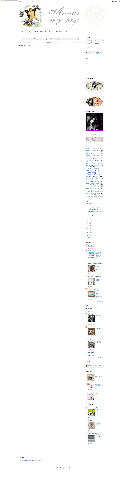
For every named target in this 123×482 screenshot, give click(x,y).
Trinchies (92, 193)
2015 (88, 223)
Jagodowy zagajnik (92, 408)
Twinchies (88, 194)
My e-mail (88, 47)
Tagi (99, 188)
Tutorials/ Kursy (60, 32)
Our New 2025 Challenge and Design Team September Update (99, 255)
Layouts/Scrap (91, 172)
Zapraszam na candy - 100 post (98, 375)
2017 (88, 204)
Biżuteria (94, 155)
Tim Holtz (88, 191)
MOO (97, 178)
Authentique (88, 155)
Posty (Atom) (27, 45)
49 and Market (95, 148)
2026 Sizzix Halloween (93, 310)
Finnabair (90, 339)
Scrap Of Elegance (92, 185)
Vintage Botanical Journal (93, 354)
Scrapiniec (88, 186)
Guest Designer (99, 166)
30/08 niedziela (91, 246)
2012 (88, 230)
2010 (88, 235)
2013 (88, 228)
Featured (68, 32)
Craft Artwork (89, 162)
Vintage (88, 196)
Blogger (71, 468)
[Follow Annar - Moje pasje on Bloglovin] (94, 53)
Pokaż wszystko (100, 301)
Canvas (99, 158)
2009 (88, 237)
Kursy (98, 170)
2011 (88, 232)
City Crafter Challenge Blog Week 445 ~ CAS (98, 280)
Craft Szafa (97, 162)
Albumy (95, 150)
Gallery (29, 32)
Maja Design (88, 174)
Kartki (88, 170)
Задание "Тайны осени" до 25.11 (98, 267)
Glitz (102, 165)
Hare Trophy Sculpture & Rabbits (98, 423)
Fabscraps (88, 165)
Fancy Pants (95, 165)
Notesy (95, 180)
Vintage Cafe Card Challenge (95, 263)
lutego (90, 215)
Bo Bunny (97, 157)
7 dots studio (91, 352)
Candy (93, 158)
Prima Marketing (94, 181)
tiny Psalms (98, 315)
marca (90, 206)
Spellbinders (88, 188)
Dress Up (88, 163)
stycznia (91, 218)
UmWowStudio (97, 194)
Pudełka (87, 183)
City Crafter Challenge (92, 160)
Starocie (94, 188)
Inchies (89, 168)
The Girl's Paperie (89, 190)
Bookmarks (88, 158)
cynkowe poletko (92, 327)
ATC (96, 154)
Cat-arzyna (90, 420)
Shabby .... (97, 393)
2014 (88, 225)
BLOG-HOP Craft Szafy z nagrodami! (98, 385)
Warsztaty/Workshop (97, 196)
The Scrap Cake (98, 190)
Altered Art (95, 152)
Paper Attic (90, 314)
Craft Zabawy (91, 245)
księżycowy (98, 328)
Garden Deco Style (92, 433)
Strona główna (22, 32)
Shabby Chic (96, 186)
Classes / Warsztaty (49, 32)
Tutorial (98, 193)
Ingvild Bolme (97, 168)
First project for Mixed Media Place (95, 212)
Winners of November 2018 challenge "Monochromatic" (99, 294)
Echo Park (97, 163)
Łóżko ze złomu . (98, 410)
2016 (88, 221)
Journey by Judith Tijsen (98, 341)
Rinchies (93, 183)
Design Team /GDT (38, 32)
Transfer (94, 191)
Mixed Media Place (90, 178)
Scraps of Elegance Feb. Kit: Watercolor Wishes (94, 208)
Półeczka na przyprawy (98, 435)
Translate (97, 43)
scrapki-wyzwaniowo (93, 289)
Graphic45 (89, 166)
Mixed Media (91, 176)
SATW (98, 183)
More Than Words (92, 251)
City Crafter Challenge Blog (94, 276)
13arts (87, 148)
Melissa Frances (97, 174)
